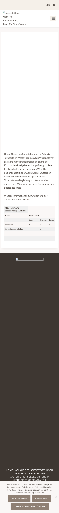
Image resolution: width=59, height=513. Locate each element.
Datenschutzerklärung (29, 506)
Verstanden (19, 498)
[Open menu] (53, 18)
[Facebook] (54, 5)
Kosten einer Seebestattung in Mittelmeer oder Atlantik (29, 478)
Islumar (43, 70)
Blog (48, 4)
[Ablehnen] (55, 497)
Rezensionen (37, 473)
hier (28, 199)
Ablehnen (41, 498)
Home (9, 470)
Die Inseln (20, 473)
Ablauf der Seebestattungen (34, 470)
